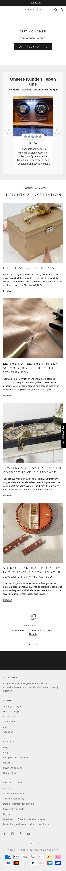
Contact (7, 814)
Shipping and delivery (15, 757)
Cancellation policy (13, 798)
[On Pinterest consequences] (20, 833)
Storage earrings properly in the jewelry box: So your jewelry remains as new (32, 572)
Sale (5, 726)
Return (7, 762)
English (31, 843)
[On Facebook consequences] (4, 833)
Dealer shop (10, 772)
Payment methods (13, 808)
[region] (33, 626)
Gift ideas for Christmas (28, 268)
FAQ (5, 752)
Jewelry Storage (12, 706)
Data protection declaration (18, 803)
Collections (9, 721)
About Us (8, 731)
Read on (7, 291)
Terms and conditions (15, 793)
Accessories (9, 716)
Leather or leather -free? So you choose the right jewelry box (30, 368)
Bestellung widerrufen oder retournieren (26, 824)
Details (33, 634)
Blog (5, 747)
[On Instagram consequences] (12, 833)
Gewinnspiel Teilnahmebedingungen (24, 819)
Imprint (7, 788)
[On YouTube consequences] (28, 833)
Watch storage (11, 711)
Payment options (12, 767)
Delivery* (36, 3)
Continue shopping (33, 46)
